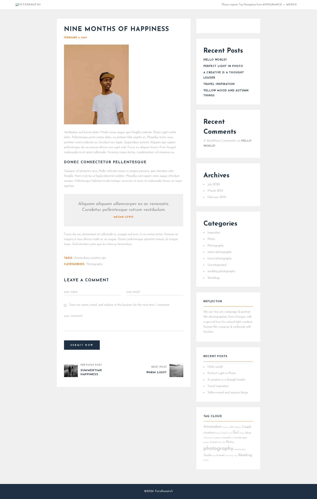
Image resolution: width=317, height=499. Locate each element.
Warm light (156, 372)
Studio (207, 455)
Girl (236, 432)
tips (104, 257)
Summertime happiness (91, 372)
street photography (219, 252)
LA (232, 438)
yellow (206, 460)
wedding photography (221, 271)
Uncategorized (216, 264)
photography (218, 448)
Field (223, 433)
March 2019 (215, 190)
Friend (229, 433)
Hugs (242, 433)
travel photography (219, 258)
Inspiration (213, 232)
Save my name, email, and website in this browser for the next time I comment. (119, 304)
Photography (94, 264)
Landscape (240, 437)
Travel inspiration (219, 84)
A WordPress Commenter (219, 140)
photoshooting (239, 449)
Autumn (226, 427)
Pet (224, 442)
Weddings (213, 277)
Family (218, 433)
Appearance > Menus (280, 5)
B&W (232, 427)
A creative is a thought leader (226, 379)
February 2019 (216, 197)
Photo (211, 239)
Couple (247, 426)
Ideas (248, 433)
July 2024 (213, 184)
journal (226, 437)
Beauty (238, 427)
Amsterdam (81, 257)
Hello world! (215, 60)
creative (95, 257)
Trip (235, 456)
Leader (206, 442)
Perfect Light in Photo (223, 66)
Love (213, 442)
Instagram (217, 438)
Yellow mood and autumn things (227, 392)
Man (220, 442)
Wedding (245, 455)
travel (220, 455)
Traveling (229, 456)
